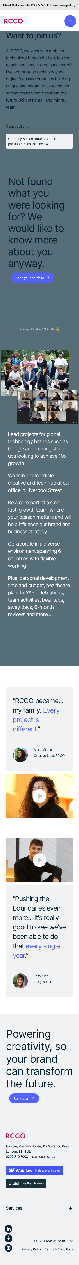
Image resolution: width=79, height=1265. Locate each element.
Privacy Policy (31, 1249)
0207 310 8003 (17, 1156)
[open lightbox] (39, 796)
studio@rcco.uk (43, 1156)
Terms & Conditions (59, 1249)
